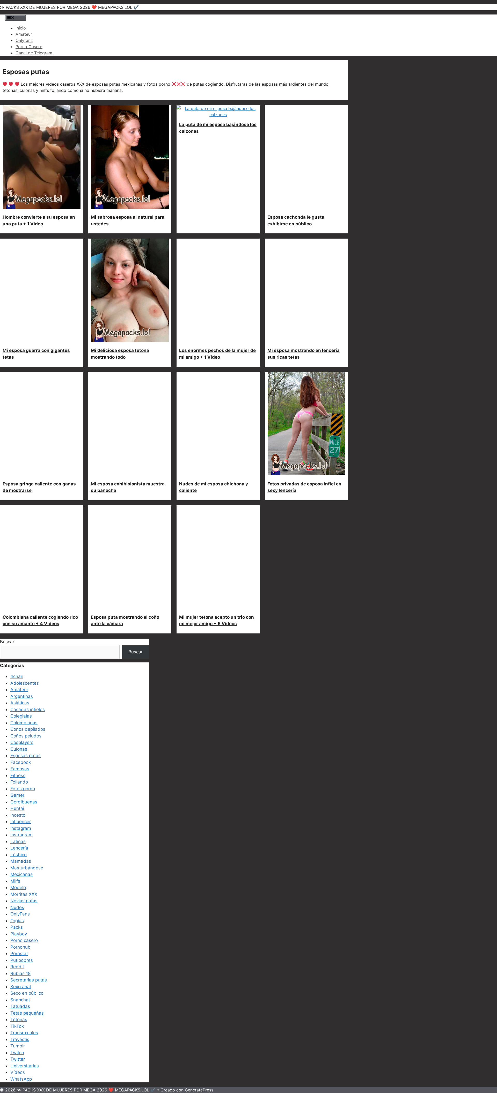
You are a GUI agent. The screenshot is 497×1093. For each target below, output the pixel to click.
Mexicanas (21, 874)
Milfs (15, 881)
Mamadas (20, 861)
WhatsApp (21, 1079)
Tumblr (17, 1045)
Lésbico (18, 854)
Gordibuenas (23, 801)
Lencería (19, 848)
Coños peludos (25, 735)
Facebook (20, 762)
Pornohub (20, 947)
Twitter (17, 1059)
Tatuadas (20, 1006)
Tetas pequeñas (27, 1013)
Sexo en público (26, 993)
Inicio (21, 28)
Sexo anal (20, 986)
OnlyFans (20, 914)
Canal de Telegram (34, 52)
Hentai (17, 808)
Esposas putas (25, 755)
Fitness (17, 775)
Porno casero (24, 940)
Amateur (24, 34)
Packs (16, 927)
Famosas (19, 768)
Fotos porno (22, 788)
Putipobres (21, 960)
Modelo (18, 887)
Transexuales (24, 1032)
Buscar (7, 641)
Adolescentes (24, 683)
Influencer (20, 821)
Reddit (17, 966)
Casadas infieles (27, 709)
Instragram (21, 834)
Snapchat (20, 999)
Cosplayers (21, 742)
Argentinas (21, 696)
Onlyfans (24, 40)
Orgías (17, 920)
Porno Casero (29, 46)
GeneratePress (199, 1089)
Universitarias (24, 1065)
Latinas (18, 841)
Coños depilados (27, 729)
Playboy (18, 933)
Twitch (17, 1052)
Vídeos (17, 1072)
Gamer (17, 795)
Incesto (17, 815)
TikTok (17, 1026)
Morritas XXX (23, 894)
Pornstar (19, 953)
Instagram (20, 828)
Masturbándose (26, 867)
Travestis (19, 1039)
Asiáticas (19, 702)
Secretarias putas (28, 980)
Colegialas (21, 716)
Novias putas (24, 900)
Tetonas (18, 1019)
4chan (16, 676)
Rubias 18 (20, 973)
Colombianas (24, 722)
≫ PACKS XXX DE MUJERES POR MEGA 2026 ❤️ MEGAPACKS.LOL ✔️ (69, 7)
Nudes (17, 907)
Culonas (18, 749)
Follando (19, 782)
